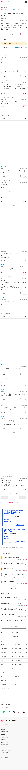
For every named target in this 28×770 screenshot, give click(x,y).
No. (2, 55)
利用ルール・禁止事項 (5, 704)
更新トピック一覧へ (14, 502)
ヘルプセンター (4, 726)
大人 (2, 668)
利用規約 (3, 739)
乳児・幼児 (3, 680)
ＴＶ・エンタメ (4, 648)
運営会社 (3, 734)
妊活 (2, 676)
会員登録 (17, 2)
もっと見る (14, 588)
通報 (2, 34)
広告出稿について (4, 731)
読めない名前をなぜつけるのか (12, 9)
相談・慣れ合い (18, 664)
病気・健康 (3, 656)
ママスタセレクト (4, 752)
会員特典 (3, 729)
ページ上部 (14, 762)
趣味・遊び (3, 664)
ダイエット (3, 660)
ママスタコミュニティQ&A (6, 707)
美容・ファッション (19, 656)
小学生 (16, 680)
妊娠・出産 (17, 676)
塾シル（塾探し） (4, 757)
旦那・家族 (3, 652)
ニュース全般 (18, 644)
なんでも (3, 644)
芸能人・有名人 (18, 648)
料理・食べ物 (18, 652)
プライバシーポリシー (5, 742)
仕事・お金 (17, 660)
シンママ (17, 684)
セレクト (3, 692)
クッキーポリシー (4, 744)
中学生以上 (3, 684)
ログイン (22, 2)
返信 (4, 62)
